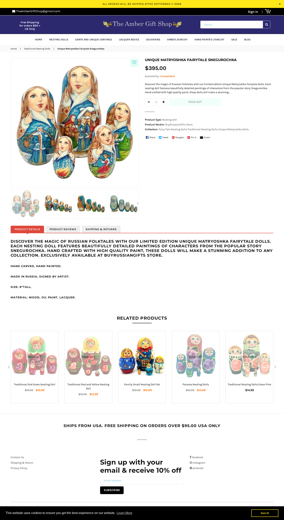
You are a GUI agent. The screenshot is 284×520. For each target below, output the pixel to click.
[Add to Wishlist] (134, 63)
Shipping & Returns (101, 229)
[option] (25, 203)
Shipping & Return (22, 462)
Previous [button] (11, 204)
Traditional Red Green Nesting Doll (34, 384)
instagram (198, 462)
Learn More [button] (124, 513)
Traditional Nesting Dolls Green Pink (249, 384)
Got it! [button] (265, 513)
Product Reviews (62, 229)
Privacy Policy (19, 468)
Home (14, 48)
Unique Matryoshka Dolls (233, 129)
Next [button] (138, 204)
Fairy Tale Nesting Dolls (173, 129)
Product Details (27, 229)
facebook (197, 457)
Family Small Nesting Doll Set (142, 384)
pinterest (197, 468)
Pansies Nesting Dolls (196, 384)
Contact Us (17, 457)
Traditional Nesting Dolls (37, 48)
